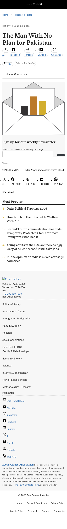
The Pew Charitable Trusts (27, 484)
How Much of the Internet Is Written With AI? (32, 219)
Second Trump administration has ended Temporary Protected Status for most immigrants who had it (35, 233)
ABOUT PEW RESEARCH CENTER (18, 464)
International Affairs (13, 311)
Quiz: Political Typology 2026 (27, 209)
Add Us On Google (25, 62)
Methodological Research (16, 387)
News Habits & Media (14, 379)
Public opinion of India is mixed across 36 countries (35, 259)
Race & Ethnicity (11, 325)
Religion (7, 332)
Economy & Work (12, 358)
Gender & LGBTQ (12, 347)
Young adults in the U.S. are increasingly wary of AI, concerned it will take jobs (34, 247)
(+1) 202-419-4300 (12, 293)
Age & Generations (13, 339)
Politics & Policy (11, 304)
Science (6, 365)
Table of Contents (14, 74)
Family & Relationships (15, 351)
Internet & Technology (15, 372)
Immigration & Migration (16, 318)
